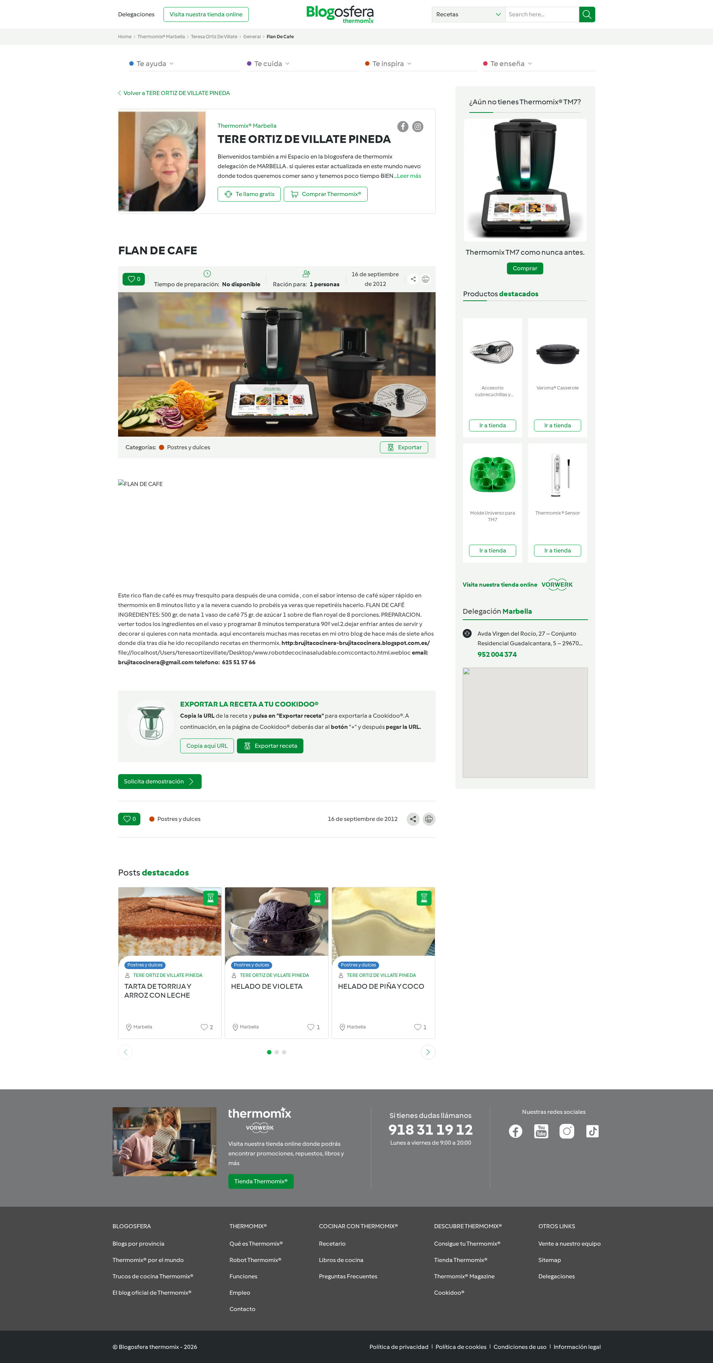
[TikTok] (592, 1131)
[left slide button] (125, 1052)
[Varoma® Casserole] (557, 350)
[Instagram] (567, 1131)
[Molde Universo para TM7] (492, 475)
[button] (469, 14)
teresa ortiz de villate (214, 36)
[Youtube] (541, 1131)
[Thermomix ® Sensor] (557, 475)
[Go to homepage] (340, 14)
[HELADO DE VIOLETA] (276, 930)
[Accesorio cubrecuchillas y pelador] (492, 350)
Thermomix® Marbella (161, 36)
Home (124, 36)
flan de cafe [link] (280, 36)
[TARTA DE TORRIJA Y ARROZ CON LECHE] (170, 930)
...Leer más (407, 175)
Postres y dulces (145, 965)
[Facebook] (515, 1131)
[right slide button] (428, 1052)
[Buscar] (587, 14)
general (252, 36)
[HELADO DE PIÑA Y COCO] (383, 930)
